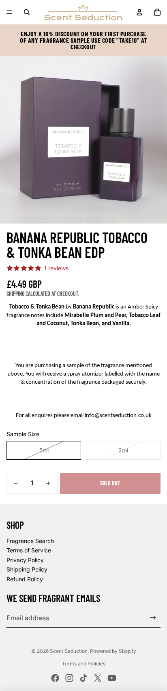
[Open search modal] (27, 12)
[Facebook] (55, 678)
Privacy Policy (25, 559)
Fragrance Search (30, 540)
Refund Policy (24, 579)
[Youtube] (112, 678)
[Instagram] (69, 678)
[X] (98, 678)
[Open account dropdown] (139, 12)
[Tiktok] (83, 678)
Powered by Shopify (113, 651)
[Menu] (9, 12)
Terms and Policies (83, 664)
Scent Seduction (69, 651)
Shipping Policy (26, 569)
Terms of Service (28, 550)
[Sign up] (153, 618)
